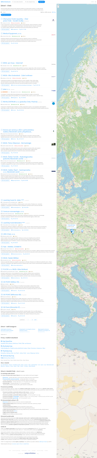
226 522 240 (22, 290)
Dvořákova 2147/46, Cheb (6, 78)
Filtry (55, 12)
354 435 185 (37, 85)
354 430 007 (15, 242)
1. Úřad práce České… (71, 225)
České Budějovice (5, 348)
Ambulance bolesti (23, 330)
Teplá (18, 366)
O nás (29, 450)
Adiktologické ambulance (6, 329)
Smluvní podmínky (16, 450)
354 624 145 (15, 218)
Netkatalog (7, 2)
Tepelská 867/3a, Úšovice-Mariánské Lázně (10, 174)
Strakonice (39, 348)
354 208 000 (25, 230)
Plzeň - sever (26, 353)
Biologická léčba (41, 331)
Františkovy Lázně (16, 364)
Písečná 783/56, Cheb (6, 104)
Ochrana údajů (40, 450)
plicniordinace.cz (16, 278)
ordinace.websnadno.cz (18, 265)
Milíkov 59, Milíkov (5, 284)
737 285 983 (23, 97)
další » (35, 319)
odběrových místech (43, 441)
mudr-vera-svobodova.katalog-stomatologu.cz (22, 85)
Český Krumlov (14, 348)
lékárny (15, 410)
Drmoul (10, 364)
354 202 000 (25, 207)
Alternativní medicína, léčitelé (7, 330)
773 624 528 (15, 152)
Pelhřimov (15, 343)
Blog (38, 453)
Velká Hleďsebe (32, 366)
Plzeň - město (19, 353)
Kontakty (34, 450)
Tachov (37, 353)
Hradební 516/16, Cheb (16, 92)
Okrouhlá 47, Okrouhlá (6, 309)
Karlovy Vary (7, 358)
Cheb (2, 358)
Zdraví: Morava (26, 360)
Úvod (10, 450)
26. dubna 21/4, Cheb (6, 23)
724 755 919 (21, 139)
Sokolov (13, 358)
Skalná (15, 366)
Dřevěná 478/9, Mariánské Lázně (8, 213)
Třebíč (19, 343)
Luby (45, 364)
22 (32, 319)
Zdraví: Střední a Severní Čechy (16, 360)
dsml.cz (14, 139)
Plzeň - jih (13, 353)
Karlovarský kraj (8, 356)
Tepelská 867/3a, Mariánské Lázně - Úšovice (10, 271)
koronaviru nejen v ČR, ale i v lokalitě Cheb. (20, 443)
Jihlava (10, 343)
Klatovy (8, 353)
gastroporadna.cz (16, 180)
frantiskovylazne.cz (17, 207)
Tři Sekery (26, 366)
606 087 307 (27, 254)
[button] (82, 231)
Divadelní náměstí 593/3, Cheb (7, 145)
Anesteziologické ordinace (6, 331)
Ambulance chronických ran (44, 330)
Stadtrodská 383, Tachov (6, 260)
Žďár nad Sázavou (26, 343)
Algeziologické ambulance (43, 329)
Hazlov (22, 364)
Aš (1, 364)
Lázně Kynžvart (34, 364)
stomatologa (16, 396)
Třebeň (21, 366)
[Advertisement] (28, 53)
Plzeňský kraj (7, 351)
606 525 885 (25, 180)
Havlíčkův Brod (4, 343)
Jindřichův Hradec (22, 348)
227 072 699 (22, 303)
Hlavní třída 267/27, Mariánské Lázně (9, 160)
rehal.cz (14, 110)
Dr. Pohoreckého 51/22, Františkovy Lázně (9, 225)
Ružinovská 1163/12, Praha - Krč (8, 248)
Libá (39, 364)
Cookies (46, 450)
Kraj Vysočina (7, 341)
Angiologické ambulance (24, 331)
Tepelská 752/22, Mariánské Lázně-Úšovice (10, 133)
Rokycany (32, 353)
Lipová (42, 364)
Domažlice (3, 353)
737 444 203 (15, 166)
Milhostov (3, 366)
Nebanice (8, 366)
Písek (29, 348)
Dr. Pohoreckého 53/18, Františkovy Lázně (9, 202)
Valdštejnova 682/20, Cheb (7, 236)
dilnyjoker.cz (15, 97)
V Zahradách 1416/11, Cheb (7, 65)
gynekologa (15, 398)
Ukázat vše (3, 334)
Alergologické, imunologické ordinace (27, 329)
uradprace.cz (15, 29)
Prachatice (33, 348)
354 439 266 (21, 110)
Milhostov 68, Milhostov (6, 296)
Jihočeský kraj (7, 346)
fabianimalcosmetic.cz (17, 254)
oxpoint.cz (15, 290)
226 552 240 (22, 315)
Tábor (43, 348)
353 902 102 (25, 278)
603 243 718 (15, 71)
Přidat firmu (24, 450)
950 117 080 (23, 29)
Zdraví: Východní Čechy (5, 360)
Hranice (26, 364)
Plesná (11, 366)
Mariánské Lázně (50, 364)
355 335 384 (15, 43)
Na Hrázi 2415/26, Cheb (6, 36)
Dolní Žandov (5, 364)
